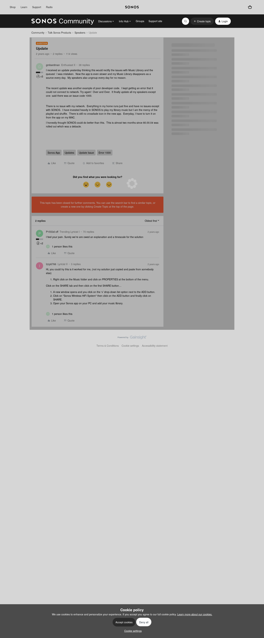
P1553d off (52, 231)
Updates (69, 152)
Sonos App (54, 152)
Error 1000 (105, 152)
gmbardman (53, 65)
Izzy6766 (51, 264)
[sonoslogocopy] (132, 7)
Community (37, 32)
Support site (155, 21)
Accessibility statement (155, 345)
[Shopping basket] (250, 7)
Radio (49, 7)
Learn (24, 7)
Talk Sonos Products (59, 32)
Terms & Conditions (107, 345)
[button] (202, 21)
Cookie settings (130, 345)
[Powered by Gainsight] (132, 338)
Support (36, 7)
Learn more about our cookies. (194, 614)
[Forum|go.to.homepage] (62, 21)
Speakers (80, 32)
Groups (140, 21)
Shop (13, 7)
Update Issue (86, 152)
